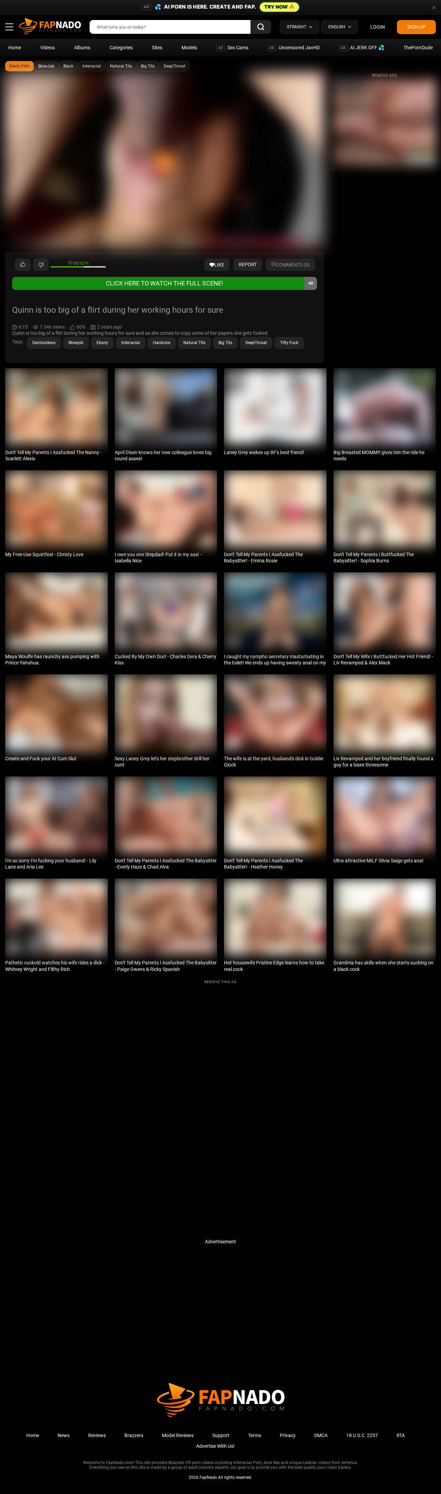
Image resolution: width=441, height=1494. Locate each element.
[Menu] (9, 26)
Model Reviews (178, 1435)
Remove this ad (220, 982)
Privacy (288, 1435)
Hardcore (161, 342)
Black (68, 66)
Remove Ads (384, 75)
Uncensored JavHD (295, 47)
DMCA (321, 1435)
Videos (47, 47)
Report (248, 264)
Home (14, 47)
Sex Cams (233, 47)
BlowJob (46, 66)
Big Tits (148, 66)
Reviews (97, 1435)
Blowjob (76, 342)
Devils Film (19, 66)
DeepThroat (174, 66)
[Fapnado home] (221, 1417)
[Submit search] (260, 27)
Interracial (91, 66)
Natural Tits (121, 66)
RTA (401, 1435)
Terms (254, 1435)
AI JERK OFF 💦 (362, 47)
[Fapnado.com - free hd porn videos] (50, 27)
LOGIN (377, 27)
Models (189, 47)
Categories (121, 47)
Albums (82, 47)
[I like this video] (23, 265)
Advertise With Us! (215, 1446)
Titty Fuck (289, 342)
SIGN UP (416, 27)
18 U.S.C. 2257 (362, 1435)
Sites (157, 47)
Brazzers (133, 1435)
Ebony (102, 342)
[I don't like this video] (41, 265)
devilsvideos (43, 342)
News (64, 1435)
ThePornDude (418, 47)
